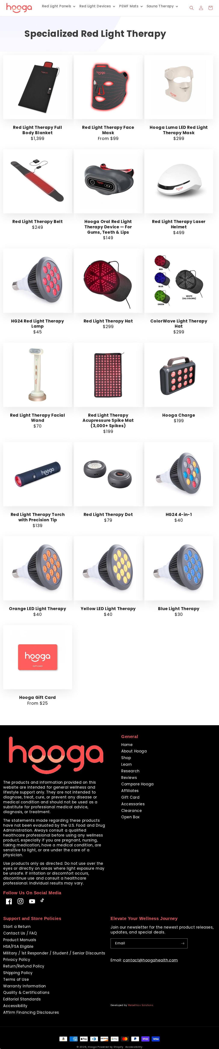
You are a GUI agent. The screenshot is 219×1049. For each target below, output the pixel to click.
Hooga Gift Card (37, 697)
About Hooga (134, 751)
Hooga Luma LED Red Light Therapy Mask (179, 130)
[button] (191, 8)
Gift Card (130, 797)
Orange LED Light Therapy (37, 609)
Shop (126, 757)
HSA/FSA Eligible (18, 946)
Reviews (129, 777)
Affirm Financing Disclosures (31, 1012)
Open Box (130, 817)
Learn (126, 764)
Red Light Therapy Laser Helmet (179, 224)
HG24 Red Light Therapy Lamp (37, 324)
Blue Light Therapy (179, 609)
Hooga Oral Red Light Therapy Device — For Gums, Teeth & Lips (108, 227)
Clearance (131, 810)
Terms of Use (16, 979)
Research (130, 771)
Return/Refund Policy (23, 966)
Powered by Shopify (110, 1047)
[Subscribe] (182, 943)
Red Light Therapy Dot (108, 514)
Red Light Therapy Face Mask (108, 130)
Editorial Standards (22, 999)
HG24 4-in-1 (179, 514)
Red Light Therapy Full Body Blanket (37, 130)
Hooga (92, 1047)
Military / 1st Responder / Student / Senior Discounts (54, 953)
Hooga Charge (178, 415)
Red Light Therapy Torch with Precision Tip (38, 517)
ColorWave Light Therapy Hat (178, 324)
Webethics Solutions (140, 1005)
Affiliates (130, 790)
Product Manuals (19, 939)
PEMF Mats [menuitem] (128, 6)
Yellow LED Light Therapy (108, 609)
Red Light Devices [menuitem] (95, 6)
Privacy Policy (16, 959)
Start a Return (17, 926)
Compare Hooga (137, 784)
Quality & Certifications (26, 992)
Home (127, 745)
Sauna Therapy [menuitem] (160, 6)
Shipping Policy (18, 972)
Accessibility (15, 1005)
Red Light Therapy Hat (108, 321)
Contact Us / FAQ (20, 933)
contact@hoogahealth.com (150, 960)
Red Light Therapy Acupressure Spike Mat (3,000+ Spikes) (108, 421)
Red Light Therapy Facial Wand (37, 418)
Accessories (133, 804)
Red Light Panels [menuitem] (56, 6)
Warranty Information (24, 986)
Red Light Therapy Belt (37, 221)
